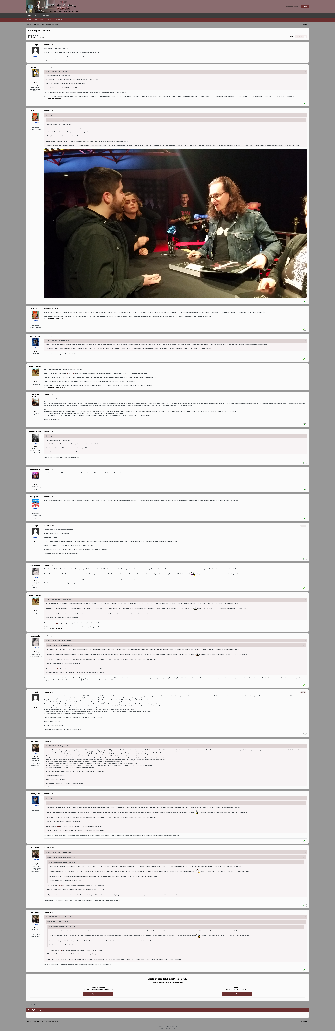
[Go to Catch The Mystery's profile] (35, 402)
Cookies (174, 1026)
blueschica (35, 67)
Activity (37, 15)
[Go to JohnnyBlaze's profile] (35, 342)
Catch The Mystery (35, 395)
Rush (43, 37)
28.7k (36, 126)
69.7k (36, 756)
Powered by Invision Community (168, 1028)
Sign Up (305, 6)
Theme (160, 1026)
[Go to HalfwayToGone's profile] (35, 503)
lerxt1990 (35, 741)
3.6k (36, 447)
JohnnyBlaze (35, 336)
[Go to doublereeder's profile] (35, 571)
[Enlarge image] (175, 223)
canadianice (35, 469)
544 (36, 411)
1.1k (36, 512)
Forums (29, 19)
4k (36, 484)
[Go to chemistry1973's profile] (35, 438)
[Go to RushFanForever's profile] (35, 372)
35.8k (36, 351)
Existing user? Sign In (292, 6)
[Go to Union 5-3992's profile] (35, 117)
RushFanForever (35, 366)
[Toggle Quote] (46, 71)
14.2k (36, 82)
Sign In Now (237, 994)
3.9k (36, 381)
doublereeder (35, 565)
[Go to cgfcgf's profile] (30, 36)
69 (36, 60)
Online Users (49, 19)
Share (291, 36)
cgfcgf (36, 35)
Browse (30, 15)
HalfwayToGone (35, 497)
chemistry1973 (35, 431)
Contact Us (168, 1026)
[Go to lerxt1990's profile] (35, 748)
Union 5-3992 (35, 111)
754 (36, 580)
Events (35, 19)
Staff (41, 19)
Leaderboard (59, 19)
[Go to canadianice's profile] (35, 475)
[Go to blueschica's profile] (35, 73)
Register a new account (98, 994)
